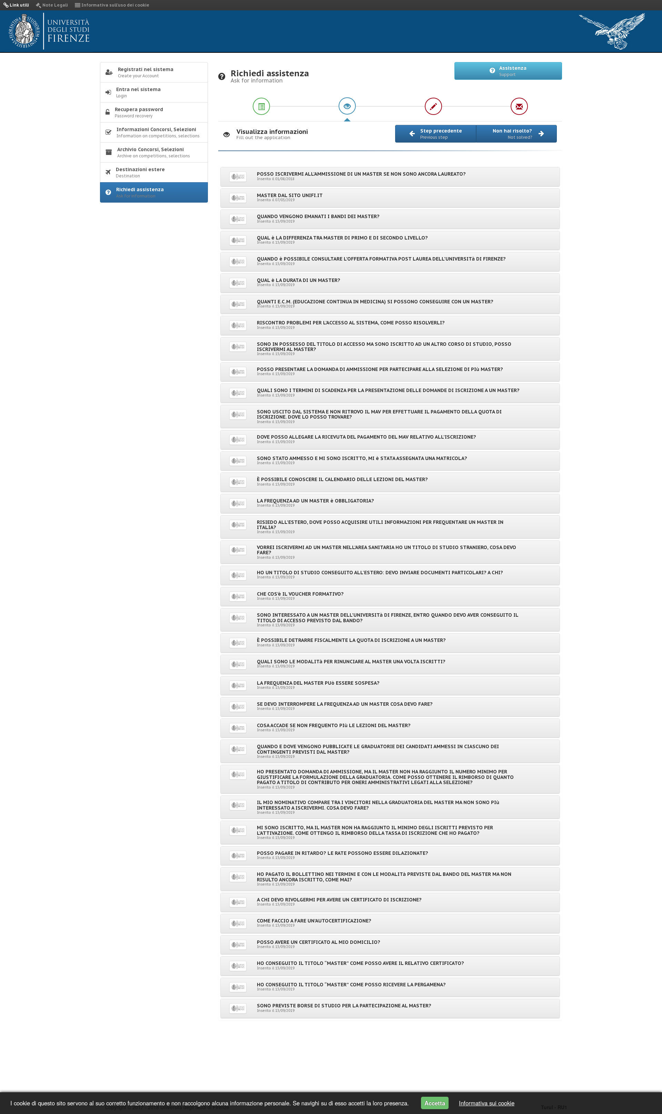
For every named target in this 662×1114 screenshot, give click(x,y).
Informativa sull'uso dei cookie (114, 5)
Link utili (19, 5)
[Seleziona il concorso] (261, 106)
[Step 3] (433, 106)
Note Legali (54, 5)
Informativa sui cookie (486, 1103)
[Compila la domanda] (347, 106)
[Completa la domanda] (519, 106)
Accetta (434, 1103)
